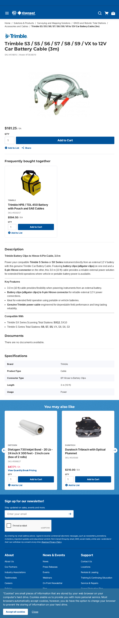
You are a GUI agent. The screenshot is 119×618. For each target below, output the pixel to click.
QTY (7, 134)
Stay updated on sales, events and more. (25, 507)
